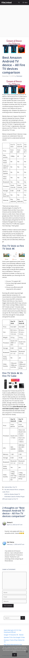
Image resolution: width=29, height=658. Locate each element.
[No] (27, 652)
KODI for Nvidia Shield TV (12, 494)
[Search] (23, 618)
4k (5, 489)
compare (21, 489)
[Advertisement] (14, 20)
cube (3, 492)
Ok (14, 655)
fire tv (7, 492)
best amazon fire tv (12, 489)
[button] (19, 2)
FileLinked (7, 2)
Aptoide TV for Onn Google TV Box (14, 637)
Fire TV (15, 487)
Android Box (8, 487)
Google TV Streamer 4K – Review (13, 635)
